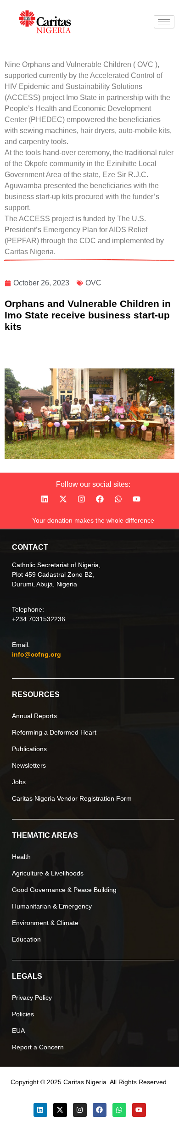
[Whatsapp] (118, 499)
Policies (23, 1014)
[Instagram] (81, 499)
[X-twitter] (63, 499)
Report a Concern (38, 1047)
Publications (29, 749)
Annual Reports (34, 715)
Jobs (19, 782)
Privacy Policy (32, 997)
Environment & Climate (45, 922)
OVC (93, 283)
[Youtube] (136, 499)
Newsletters (29, 765)
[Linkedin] (44, 499)
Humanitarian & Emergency (52, 906)
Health (21, 856)
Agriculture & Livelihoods (48, 873)
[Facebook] (99, 499)
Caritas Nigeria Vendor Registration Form (72, 798)
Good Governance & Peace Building (64, 889)
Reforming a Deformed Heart (54, 732)
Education (26, 939)
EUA (18, 1030)
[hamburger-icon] (164, 21)
